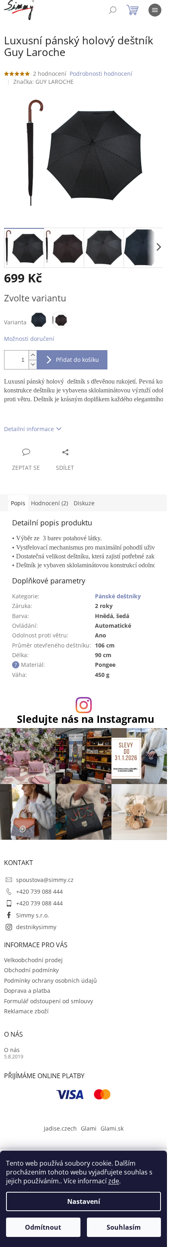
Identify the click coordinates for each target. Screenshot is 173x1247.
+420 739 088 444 (39, 891)
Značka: (43, 81)
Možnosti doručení (29, 338)
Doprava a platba (27, 990)
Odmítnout (43, 1227)
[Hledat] (113, 10)
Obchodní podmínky (31, 970)
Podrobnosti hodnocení (101, 73)
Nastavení (83, 1201)
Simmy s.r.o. (32, 915)
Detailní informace (29, 429)
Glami (89, 1128)
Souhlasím (124, 1227)
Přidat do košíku (77, 359)
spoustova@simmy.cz (45, 880)
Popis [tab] (18, 503)
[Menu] (155, 10)
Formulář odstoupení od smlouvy (48, 1001)
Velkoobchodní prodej (33, 960)
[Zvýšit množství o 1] (33, 355)
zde (113, 1180)
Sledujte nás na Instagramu (85, 719)
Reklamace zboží (26, 1011)
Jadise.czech (60, 1128)
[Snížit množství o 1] (33, 364)
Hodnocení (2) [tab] (49, 503)
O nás (12, 1050)
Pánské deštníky (118, 596)
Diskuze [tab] (84, 503)
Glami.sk (112, 1128)
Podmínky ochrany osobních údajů (50, 980)
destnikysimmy (36, 927)
